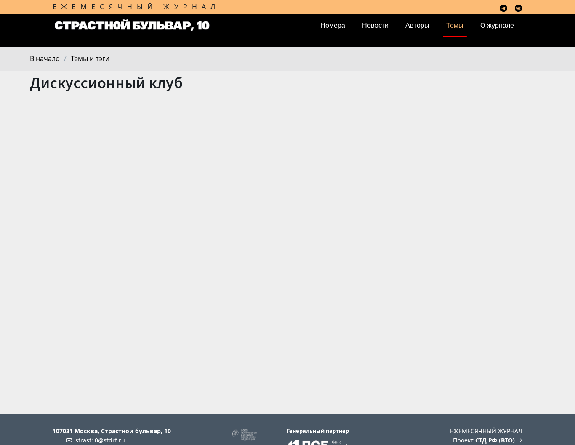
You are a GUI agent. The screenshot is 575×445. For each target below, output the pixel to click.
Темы (454, 25)
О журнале (497, 25)
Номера (332, 25)
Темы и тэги (90, 58)
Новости (375, 25)
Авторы (417, 25)
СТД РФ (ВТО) (495, 440)
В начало (45, 58)
